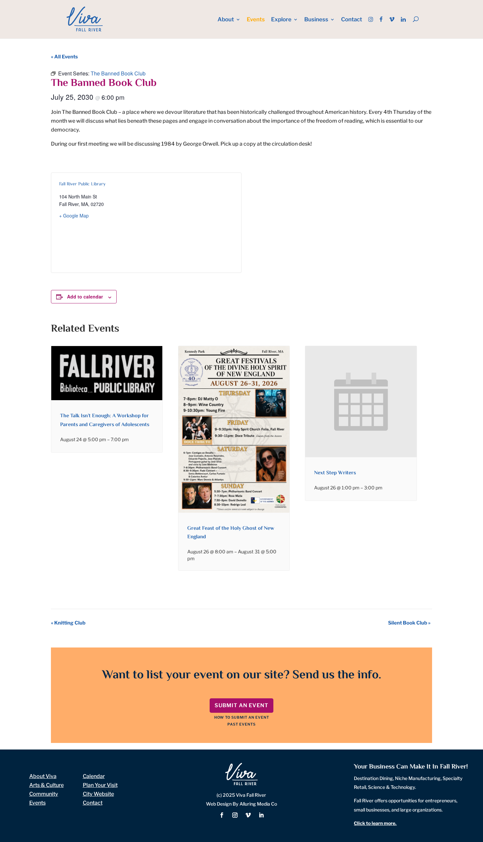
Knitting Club (68, 623)
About (226, 20)
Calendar (94, 776)
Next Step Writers (335, 473)
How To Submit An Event (241, 717)
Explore (281, 20)
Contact (351, 20)
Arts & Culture (46, 785)
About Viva (43, 776)
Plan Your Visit (100, 785)
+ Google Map (74, 215)
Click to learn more (374, 823)
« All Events (64, 57)
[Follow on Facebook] (222, 815)
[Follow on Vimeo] (248, 815)
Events (256, 20)
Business (316, 20)
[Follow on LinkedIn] (261, 815)
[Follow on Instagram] (235, 815)
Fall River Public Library (82, 184)
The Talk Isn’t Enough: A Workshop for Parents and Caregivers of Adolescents (104, 420)
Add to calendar (85, 296)
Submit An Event (241, 705)
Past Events (241, 724)
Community (43, 794)
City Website (98, 794)
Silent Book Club (409, 623)
